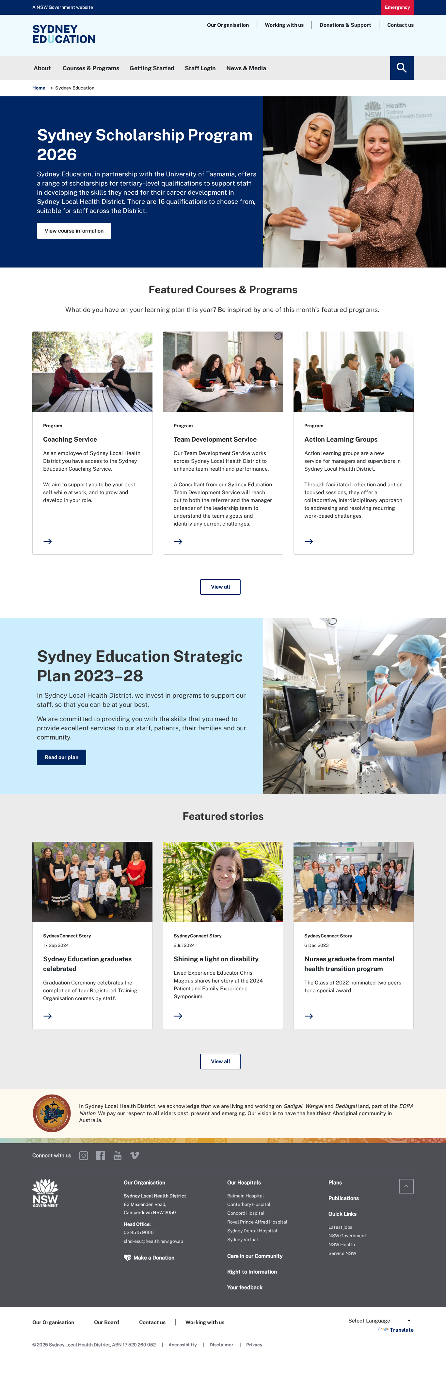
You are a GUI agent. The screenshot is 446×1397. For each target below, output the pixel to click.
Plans (335, 1182)
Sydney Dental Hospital (252, 1230)
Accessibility (182, 1344)
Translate (402, 1330)
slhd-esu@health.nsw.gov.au (153, 1241)
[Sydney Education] (83, 35)
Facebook (100, 1155)
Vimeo (134, 1155)
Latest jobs (340, 1227)
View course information (74, 231)
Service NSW (342, 1253)
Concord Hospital (245, 1213)
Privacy (254, 1344)
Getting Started (152, 68)
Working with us (284, 25)
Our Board (106, 1322)
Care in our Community (255, 1256)
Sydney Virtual (242, 1239)
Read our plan (61, 757)
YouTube (117, 1155)
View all (220, 587)
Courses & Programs (91, 68)
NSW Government (347, 1235)
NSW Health (341, 1244)
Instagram (83, 1155)
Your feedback (245, 1287)
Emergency (397, 7)
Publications (343, 1198)
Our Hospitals (244, 1182)
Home (38, 87)
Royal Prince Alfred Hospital (257, 1222)
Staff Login (200, 68)
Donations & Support (345, 25)
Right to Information (252, 1272)
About (42, 68)
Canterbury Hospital (248, 1204)
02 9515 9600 (139, 1232)
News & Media (246, 68)
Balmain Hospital (245, 1195)
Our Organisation (228, 25)
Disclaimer (221, 1344)
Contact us (400, 25)
